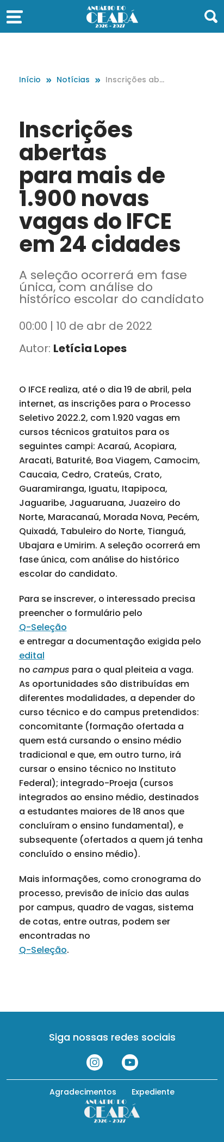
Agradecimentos (82, 1091)
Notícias (73, 79)
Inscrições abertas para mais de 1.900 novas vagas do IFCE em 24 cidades (136, 80)
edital (32, 655)
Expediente (153, 1091)
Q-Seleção (43, 627)
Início (30, 79)
